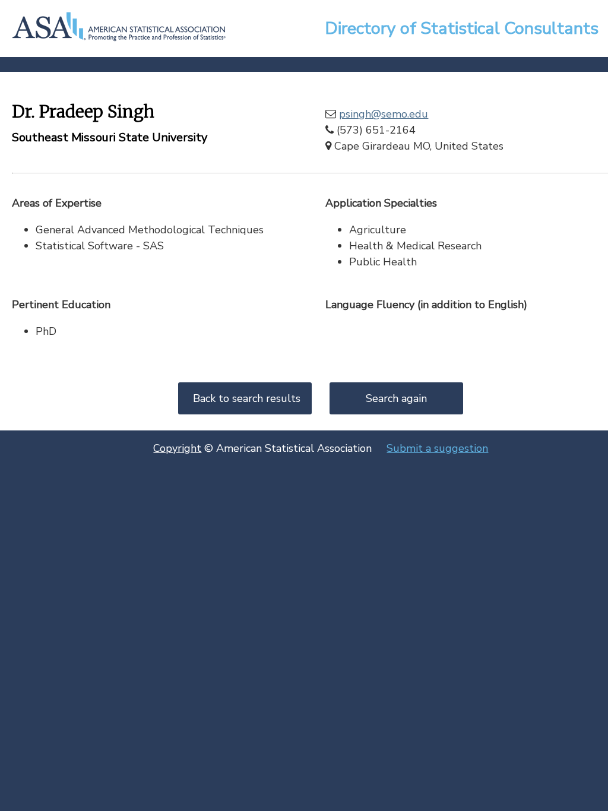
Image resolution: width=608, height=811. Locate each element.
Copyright (177, 448)
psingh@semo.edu (383, 114)
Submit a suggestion (437, 448)
